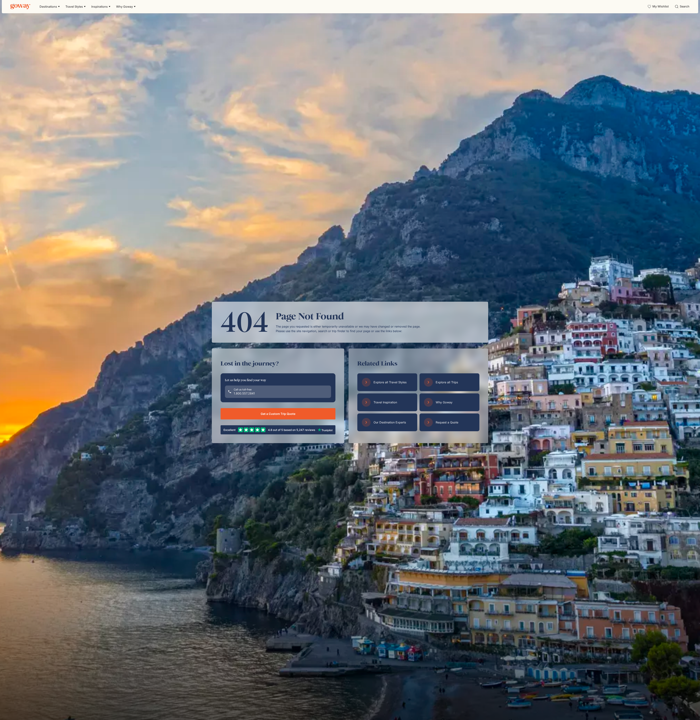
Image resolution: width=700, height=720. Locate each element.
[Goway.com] (20, 6)
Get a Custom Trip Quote (278, 414)
